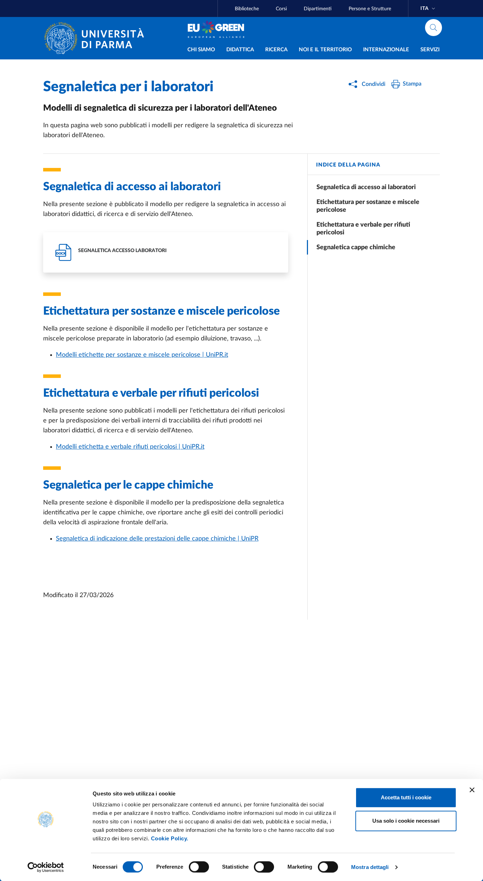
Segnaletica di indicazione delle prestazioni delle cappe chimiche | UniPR (157, 539)
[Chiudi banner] (472, 789)
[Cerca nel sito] (433, 27)
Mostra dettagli (370, 867)
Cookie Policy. (169, 838)
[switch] (199, 867)
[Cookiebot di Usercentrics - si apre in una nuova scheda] (46, 867)
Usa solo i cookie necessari (406, 821)
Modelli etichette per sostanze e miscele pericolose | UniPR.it (142, 355)
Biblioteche (247, 8)
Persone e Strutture (370, 8)
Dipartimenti (318, 8)
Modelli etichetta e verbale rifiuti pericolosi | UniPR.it (130, 447)
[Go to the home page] (97, 38)
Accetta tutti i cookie (406, 797)
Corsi (281, 8)
